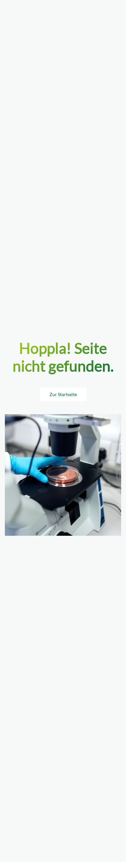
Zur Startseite (63, 394)
